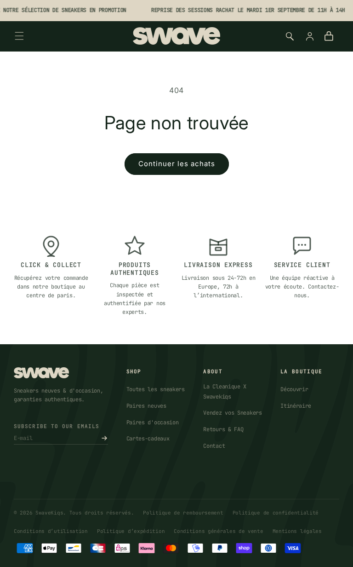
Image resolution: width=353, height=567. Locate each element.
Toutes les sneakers (155, 389)
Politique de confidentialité (276, 512)
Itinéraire (295, 406)
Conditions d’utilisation (51, 531)
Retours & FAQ (223, 429)
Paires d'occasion (152, 422)
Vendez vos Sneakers (232, 413)
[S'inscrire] (104, 438)
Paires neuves (146, 406)
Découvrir (294, 389)
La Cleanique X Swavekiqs (224, 391)
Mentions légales (297, 531)
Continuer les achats (176, 163)
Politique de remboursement (183, 512)
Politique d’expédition (131, 531)
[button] (19, 36)
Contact (214, 446)
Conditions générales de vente (218, 531)
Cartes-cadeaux (148, 438)
